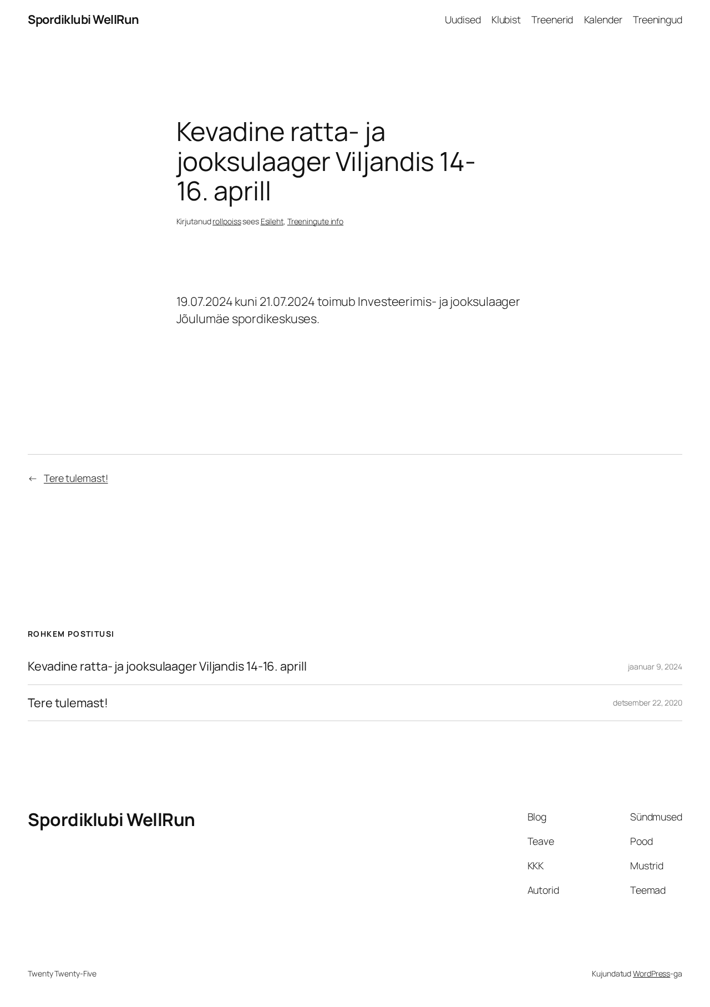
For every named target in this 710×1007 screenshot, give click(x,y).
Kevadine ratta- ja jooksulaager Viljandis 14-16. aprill (167, 666)
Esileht (272, 221)
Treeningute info (315, 221)
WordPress (651, 973)
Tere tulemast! (76, 478)
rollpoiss (226, 221)
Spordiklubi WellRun (83, 19)
